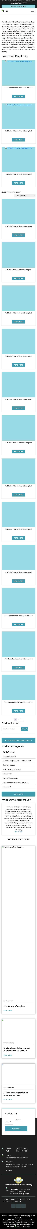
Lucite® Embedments (10, 778)
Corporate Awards (9, 756)
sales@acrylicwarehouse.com (17, 1157)
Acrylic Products (8, 752)
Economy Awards (9, 765)
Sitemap (9, 1170)
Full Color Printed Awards (12, 769)
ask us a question (18, 6)
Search (24, 729)
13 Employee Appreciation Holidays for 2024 (16, 1094)
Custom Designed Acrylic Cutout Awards (17, 761)
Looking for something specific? (18, 740)
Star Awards (7, 787)
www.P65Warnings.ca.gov (20, 1194)
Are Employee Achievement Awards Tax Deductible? (17, 1049)
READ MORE (8, 1011)
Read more (18, 96)
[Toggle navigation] (32, 11)
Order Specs (23, 1199)
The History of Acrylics (14, 1006)
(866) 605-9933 (21, 3)
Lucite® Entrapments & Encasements (15, 782)
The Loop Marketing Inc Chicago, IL (20, 1225)
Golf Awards (7, 774)
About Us (17, 1201)
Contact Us (18, 794)
